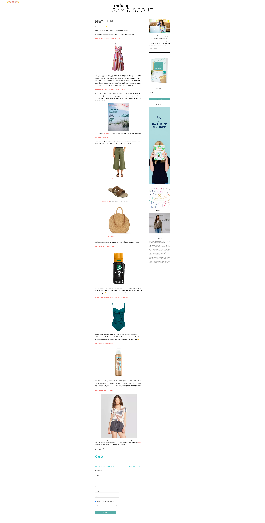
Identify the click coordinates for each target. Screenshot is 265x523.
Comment (98, 475)
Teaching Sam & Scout (137, 520)
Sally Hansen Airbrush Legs (105, 343)
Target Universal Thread (104, 391)
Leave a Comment (100, 461)
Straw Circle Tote (111, 236)
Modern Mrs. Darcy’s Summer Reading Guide (110, 89)
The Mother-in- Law (108, 133)
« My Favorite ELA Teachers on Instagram (105, 466)
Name (97, 486)
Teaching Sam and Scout (132, 7)
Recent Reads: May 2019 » (135, 466)
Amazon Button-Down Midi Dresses (107, 38)
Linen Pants (112, 179)
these (117, 442)
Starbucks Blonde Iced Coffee (105, 246)
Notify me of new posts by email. (103, 510)
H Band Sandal (106, 201)
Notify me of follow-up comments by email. (106, 505)
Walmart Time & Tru (102, 137)
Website (97, 496)
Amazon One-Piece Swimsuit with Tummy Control (112, 298)
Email (97, 491)
